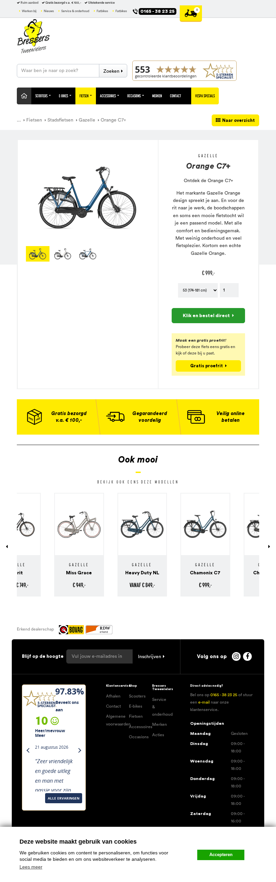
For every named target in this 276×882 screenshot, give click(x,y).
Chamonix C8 (232, 573)
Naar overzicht (238, 120)
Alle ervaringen (40, 807)
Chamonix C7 (169, 573)
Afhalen (113, 696)
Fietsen (84, 95)
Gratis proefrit (206, 366)
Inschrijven (149, 656)
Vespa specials (205, 95)
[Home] (24, 96)
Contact (175, 95)
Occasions (134, 95)
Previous (16, 254)
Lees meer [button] (31, 867)
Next (160, 254)
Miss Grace (43, 573)
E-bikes (135, 706)
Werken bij (29, 11)
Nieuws (49, 11)
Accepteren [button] (221, 854)
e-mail (204, 702)
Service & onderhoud (75, 11)
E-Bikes (64, 95)
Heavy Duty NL (107, 573)
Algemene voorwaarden (115, 720)
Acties (158, 735)
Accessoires (108, 95)
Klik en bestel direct (206, 315)
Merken (157, 95)
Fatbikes (102, 11)
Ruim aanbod (29, 2)
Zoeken (111, 71)
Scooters (41, 95)
